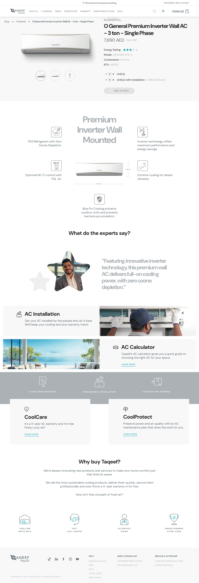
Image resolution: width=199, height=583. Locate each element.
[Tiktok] (49, 559)
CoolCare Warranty (164, 565)
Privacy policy (95, 573)
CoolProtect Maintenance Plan (169, 561)
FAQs (91, 565)
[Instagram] (70, 559)
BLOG (120, 11)
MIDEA (58, 11)
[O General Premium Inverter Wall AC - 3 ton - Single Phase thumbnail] (41, 76)
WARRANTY (85, 11)
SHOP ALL (33, 11)
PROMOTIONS (70, 11)
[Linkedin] (56, 559)
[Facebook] (63, 559)
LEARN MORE (128, 364)
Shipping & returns (97, 561)
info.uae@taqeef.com (127, 565)
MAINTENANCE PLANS (104, 11)
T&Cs (91, 569)
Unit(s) (121, 74)
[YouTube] (77, 559)
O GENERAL (46, 11)
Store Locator (95, 577)
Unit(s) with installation (141, 80)
